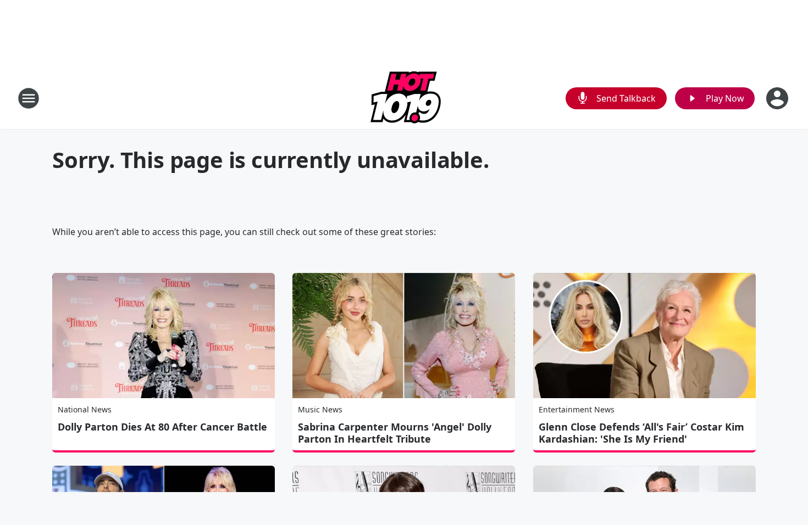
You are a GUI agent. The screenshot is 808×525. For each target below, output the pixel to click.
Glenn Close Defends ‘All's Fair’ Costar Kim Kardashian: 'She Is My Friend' (641, 433)
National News (85, 409)
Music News (320, 409)
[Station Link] (404, 98)
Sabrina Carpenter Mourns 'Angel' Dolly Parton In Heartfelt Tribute (394, 433)
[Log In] (778, 98)
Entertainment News (577, 409)
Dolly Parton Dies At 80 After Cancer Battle (162, 427)
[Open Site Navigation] (29, 98)
